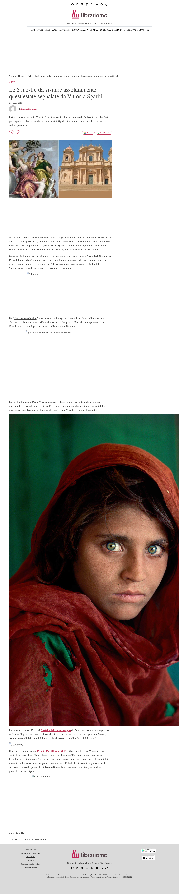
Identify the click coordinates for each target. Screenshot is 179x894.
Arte (29, 76)
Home (21, 76)
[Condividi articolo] (11, 132)
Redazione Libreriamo (28, 109)
